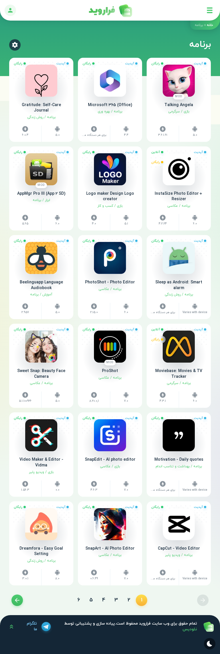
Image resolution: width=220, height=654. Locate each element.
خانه (210, 25)
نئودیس (189, 629)
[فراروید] (110, 10)
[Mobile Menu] (209, 10)
